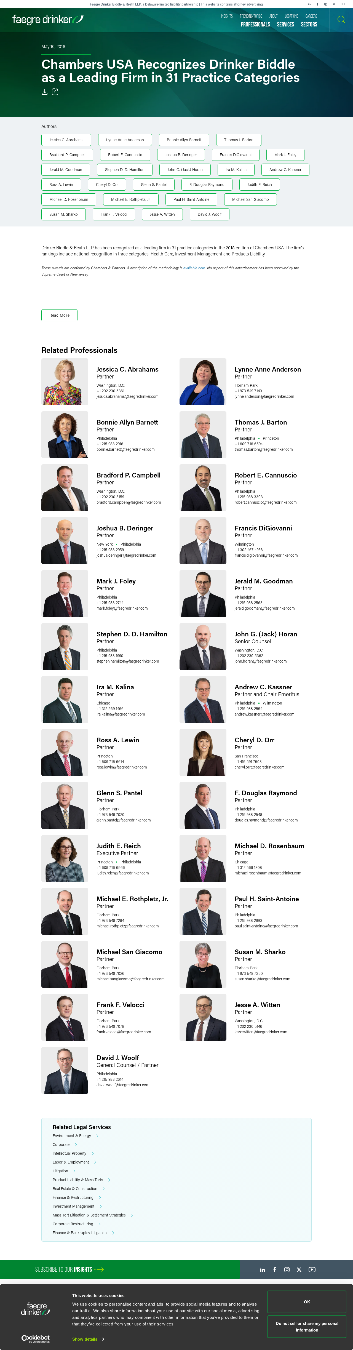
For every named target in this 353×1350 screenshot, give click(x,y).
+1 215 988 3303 (249, 496)
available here (194, 267)
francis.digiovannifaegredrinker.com (266, 555)
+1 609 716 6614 (110, 761)
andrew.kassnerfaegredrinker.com (265, 714)
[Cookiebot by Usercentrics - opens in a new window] (36, 1339)
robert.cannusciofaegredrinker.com (266, 502)
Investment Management (73, 1206)
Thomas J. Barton (238, 139)
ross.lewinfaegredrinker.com (122, 767)
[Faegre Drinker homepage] (48, 20)
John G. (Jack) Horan (185, 169)
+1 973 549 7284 (110, 920)
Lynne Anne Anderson (125, 139)
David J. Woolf (209, 214)
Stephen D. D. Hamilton (125, 169)
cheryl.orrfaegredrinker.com (260, 767)
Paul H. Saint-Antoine (191, 199)
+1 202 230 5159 (110, 496)
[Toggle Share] (55, 91)
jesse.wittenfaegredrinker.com (261, 1031)
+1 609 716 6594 (249, 443)
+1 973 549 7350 (249, 973)
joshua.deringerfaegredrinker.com (126, 555)
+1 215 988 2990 (248, 920)
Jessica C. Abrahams (66, 139)
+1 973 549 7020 (110, 814)
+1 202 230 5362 (249, 655)
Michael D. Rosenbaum (68, 199)
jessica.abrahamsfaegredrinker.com (128, 396)
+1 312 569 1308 (248, 867)
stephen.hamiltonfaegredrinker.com (128, 661)
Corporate (61, 1144)
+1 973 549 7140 (248, 390)
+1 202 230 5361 (110, 390)
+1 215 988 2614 (110, 1079)
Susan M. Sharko (63, 214)
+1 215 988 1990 (110, 655)
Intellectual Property (69, 1153)
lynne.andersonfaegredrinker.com (264, 396)
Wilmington (244, 544)
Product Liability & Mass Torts (78, 1179)
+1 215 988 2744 (110, 602)
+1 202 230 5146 (248, 1026)
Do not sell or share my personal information (307, 1326)
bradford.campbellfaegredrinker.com (129, 502)
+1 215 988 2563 (249, 602)
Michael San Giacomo (250, 199)
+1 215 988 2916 (110, 443)
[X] (334, 4)
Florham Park (246, 385)
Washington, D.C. (111, 385)
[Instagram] (325, 4)
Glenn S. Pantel (154, 184)
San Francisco (246, 756)
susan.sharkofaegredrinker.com (262, 978)
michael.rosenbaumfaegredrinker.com (268, 873)
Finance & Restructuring (73, 1197)
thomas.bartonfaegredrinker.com (264, 449)
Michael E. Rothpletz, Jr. (131, 199)
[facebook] (317, 4)
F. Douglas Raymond (206, 184)
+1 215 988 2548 (248, 814)
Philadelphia (107, 438)
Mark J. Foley (285, 154)
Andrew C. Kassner (285, 169)
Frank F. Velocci (114, 214)
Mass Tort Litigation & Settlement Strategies (89, 1215)
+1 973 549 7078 (110, 1026)
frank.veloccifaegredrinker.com (124, 1031)
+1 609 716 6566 (111, 867)
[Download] (44, 91)
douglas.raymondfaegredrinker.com (266, 820)
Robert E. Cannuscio (125, 154)
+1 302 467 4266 (249, 549)
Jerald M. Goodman (65, 169)
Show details (84, 1339)
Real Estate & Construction (75, 1188)
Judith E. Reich (259, 184)
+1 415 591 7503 (248, 761)
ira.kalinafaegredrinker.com (121, 714)
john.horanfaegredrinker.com (261, 661)
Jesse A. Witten (162, 214)
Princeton (271, 438)
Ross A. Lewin (61, 184)
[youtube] (343, 4)
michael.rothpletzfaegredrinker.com (128, 926)
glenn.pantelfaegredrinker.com (124, 820)
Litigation (60, 1170)
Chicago (103, 703)
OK (307, 1302)
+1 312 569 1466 (110, 708)
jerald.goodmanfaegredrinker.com (265, 608)
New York (105, 544)
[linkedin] (309, 4)
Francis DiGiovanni (236, 154)
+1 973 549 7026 (110, 973)
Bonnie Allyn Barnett (184, 139)
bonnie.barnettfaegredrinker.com (126, 449)
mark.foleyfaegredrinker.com (122, 608)
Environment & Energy (72, 1135)
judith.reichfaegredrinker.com (123, 873)
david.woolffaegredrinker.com (123, 1084)
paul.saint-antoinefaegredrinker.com (266, 926)
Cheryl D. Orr (107, 184)
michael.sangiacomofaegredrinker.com (131, 978)
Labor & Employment (71, 1162)
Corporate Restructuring (73, 1223)
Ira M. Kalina (236, 169)
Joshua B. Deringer (181, 154)
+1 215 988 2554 (248, 708)
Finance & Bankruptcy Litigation (80, 1232)
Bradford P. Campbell (67, 154)
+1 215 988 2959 (110, 549)
